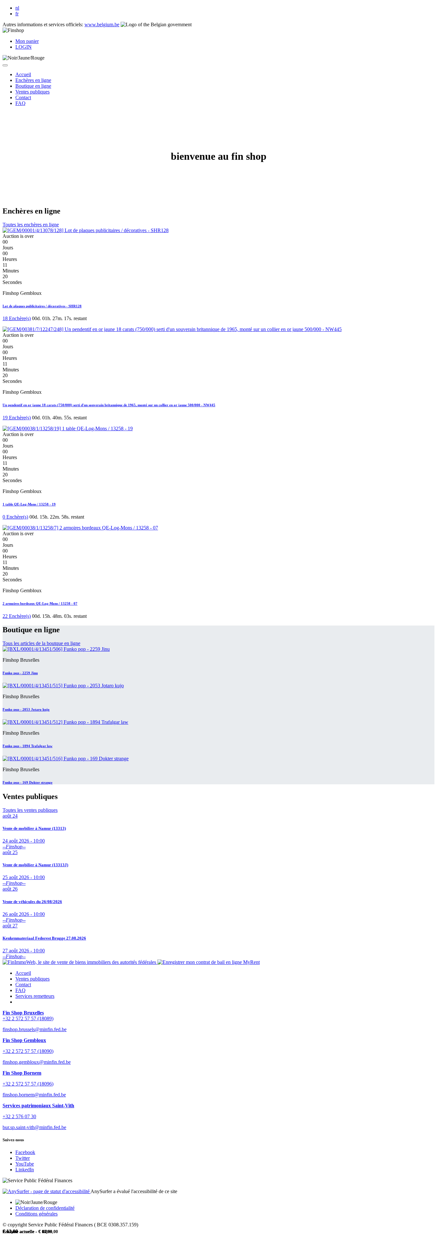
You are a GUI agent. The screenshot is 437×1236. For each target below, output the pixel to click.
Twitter (22, 1158)
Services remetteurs (34, 996)
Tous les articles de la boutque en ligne (41, 643)
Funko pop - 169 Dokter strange (27, 782)
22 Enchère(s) (17, 616)
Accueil (23, 973)
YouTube (24, 1164)
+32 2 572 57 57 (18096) (28, 1084)
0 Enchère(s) (15, 517)
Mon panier (27, 41)
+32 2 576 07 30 (19, 1116)
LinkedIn (24, 1169)
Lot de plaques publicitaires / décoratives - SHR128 (42, 306)
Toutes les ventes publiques (30, 810)
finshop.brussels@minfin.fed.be (35, 1029)
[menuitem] (23, 74)
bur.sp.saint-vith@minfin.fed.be (34, 1127)
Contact (23, 984)
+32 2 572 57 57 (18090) (28, 1051)
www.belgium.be (101, 24)
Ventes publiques (32, 979)
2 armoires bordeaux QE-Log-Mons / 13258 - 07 (40, 603)
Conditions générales (36, 1213)
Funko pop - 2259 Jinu (20, 673)
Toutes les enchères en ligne (31, 224)
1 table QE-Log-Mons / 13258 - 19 (29, 504)
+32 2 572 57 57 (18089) (28, 1018)
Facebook (25, 1152)
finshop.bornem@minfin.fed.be (34, 1094)
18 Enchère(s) (17, 318)
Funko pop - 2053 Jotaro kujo (26, 709)
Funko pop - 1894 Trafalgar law (27, 746)
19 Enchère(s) (17, 417)
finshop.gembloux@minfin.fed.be (37, 1062)
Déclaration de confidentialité (45, 1208)
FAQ (20, 990)
